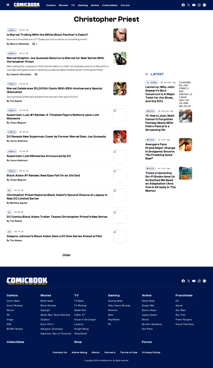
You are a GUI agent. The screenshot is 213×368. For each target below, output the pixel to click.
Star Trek (180, 314)
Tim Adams (16, 100)
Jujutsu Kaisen (149, 314)
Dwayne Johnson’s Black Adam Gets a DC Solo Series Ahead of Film (54, 236)
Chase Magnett (18, 122)
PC (109, 324)
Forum (125, 5)
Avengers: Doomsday (52, 328)
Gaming (83, 5)
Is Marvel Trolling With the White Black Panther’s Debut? (47, 34)
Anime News (148, 300)
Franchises (184, 295)
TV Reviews (80, 305)
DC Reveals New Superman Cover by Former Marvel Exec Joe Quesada (56, 136)
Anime (95, 5)
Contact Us (60, 352)
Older (67, 255)
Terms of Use (129, 352)
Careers (109, 352)
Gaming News (115, 300)
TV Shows (152, 82)
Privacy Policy (151, 352)
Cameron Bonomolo (20, 74)
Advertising (79, 352)
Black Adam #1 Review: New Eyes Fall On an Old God (43, 175)
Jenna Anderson (19, 140)
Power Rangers (184, 319)
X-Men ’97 (79, 314)
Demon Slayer (149, 310)
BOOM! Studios (15, 328)
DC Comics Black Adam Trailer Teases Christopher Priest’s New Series (57, 216)
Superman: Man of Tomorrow (56, 333)
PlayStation (114, 319)
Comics (51, 5)
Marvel (10, 310)
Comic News (13, 300)
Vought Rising (81, 328)
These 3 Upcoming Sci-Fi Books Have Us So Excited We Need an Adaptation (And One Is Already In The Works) (160, 181)
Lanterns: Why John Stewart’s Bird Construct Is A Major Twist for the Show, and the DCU (160, 94)
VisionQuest (80, 333)
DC (9, 190)
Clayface (45, 319)
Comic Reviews (15, 305)
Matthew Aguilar (18, 202)
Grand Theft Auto (185, 324)
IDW (9, 324)
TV (73, 5)
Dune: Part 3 (47, 324)
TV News (79, 300)
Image (10, 319)
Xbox (110, 314)
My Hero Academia (152, 324)
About (95, 352)
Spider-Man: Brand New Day (55, 314)
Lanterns (78, 324)
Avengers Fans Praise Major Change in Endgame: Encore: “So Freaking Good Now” (160, 151)
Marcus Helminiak (19, 43)
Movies (63, 5)
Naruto (145, 319)
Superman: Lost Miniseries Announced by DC (39, 156)
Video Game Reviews (119, 305)
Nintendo (112, 310)
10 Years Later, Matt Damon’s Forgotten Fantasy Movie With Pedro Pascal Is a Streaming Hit (159, 123)
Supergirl (45, 310)
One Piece (147, 328)
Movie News (47, 300)
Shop (78, 342)
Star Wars (181, 310)
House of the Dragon (85, 319)
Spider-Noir (80, 310)
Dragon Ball (148, 305)
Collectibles (110, 5)
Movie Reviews (48, 305)
